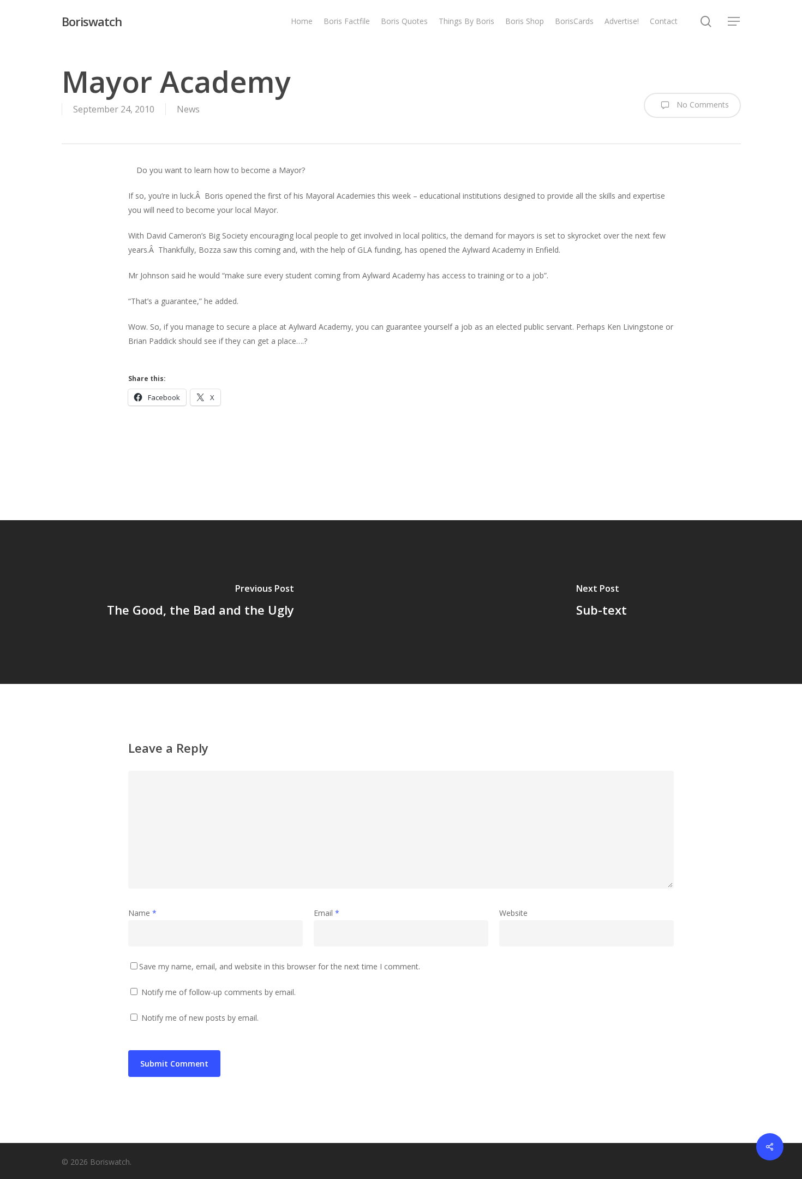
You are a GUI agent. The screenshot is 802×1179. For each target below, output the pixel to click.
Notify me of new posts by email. (200, 1018)
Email (326, 913)
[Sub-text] (601, 602)
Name (142, 913)
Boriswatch (92, 21)
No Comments (701, 104)
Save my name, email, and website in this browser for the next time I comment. (279, 966)
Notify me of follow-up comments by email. (218, 992)
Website (513, 913)
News (188, 109)
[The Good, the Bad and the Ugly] (200, 602)
